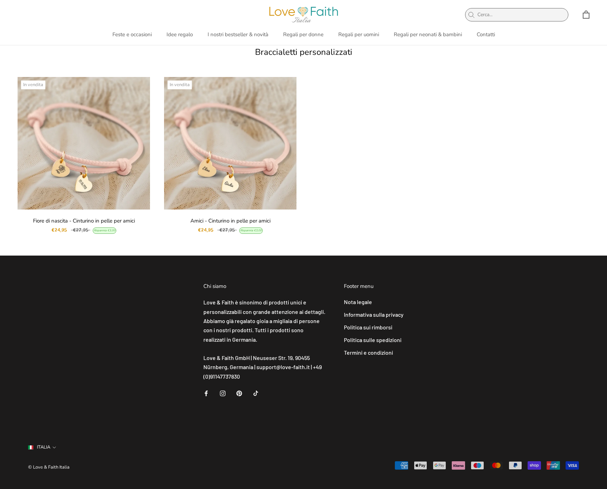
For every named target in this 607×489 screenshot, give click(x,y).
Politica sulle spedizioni (373, 339)
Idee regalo (180, 34)
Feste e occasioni (132, 34)
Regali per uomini (358, 34)
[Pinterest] (239, 392)
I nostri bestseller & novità (238, 34)
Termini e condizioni (368, 352)
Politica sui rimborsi (368, 327)
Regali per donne (303, 34)
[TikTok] (256, 392)
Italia (43, 447)
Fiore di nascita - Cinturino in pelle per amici (84, 220)
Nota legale (358, 301)
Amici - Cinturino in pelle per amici (230, 220)
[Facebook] (206, 392)
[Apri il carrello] (586, 15)
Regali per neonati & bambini (428, 34)
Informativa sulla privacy (374, 314)
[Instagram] (223, 392)
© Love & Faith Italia (49, 467)
